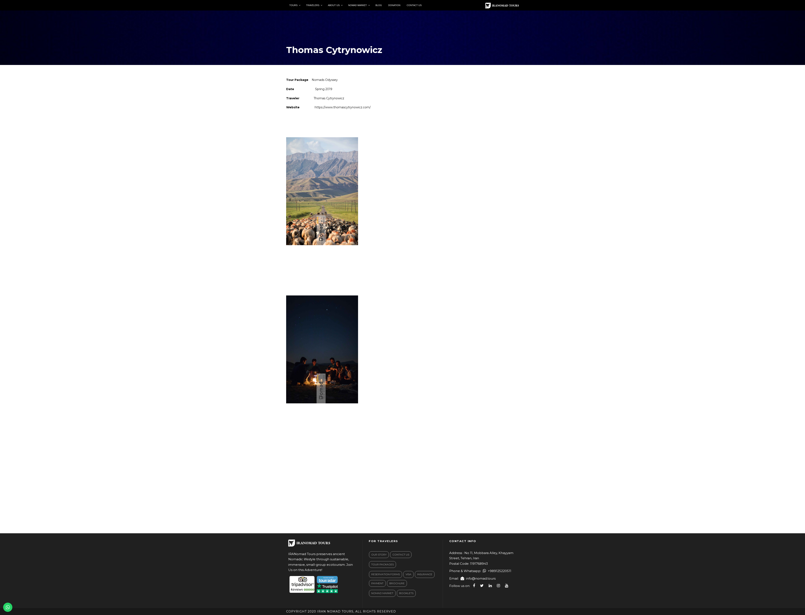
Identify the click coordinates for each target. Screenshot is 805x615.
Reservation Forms (385, 574)
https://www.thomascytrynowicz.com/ (342, 107)
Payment (377, 583)
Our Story (379, 554)
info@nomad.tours (481, 578)
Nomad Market (382, 593)
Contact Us (400, 554)
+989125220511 (499, 571)
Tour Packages (382, 564)
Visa (408, 574)
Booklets (406, 593)
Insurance (424, 574)
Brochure (397, 583)
